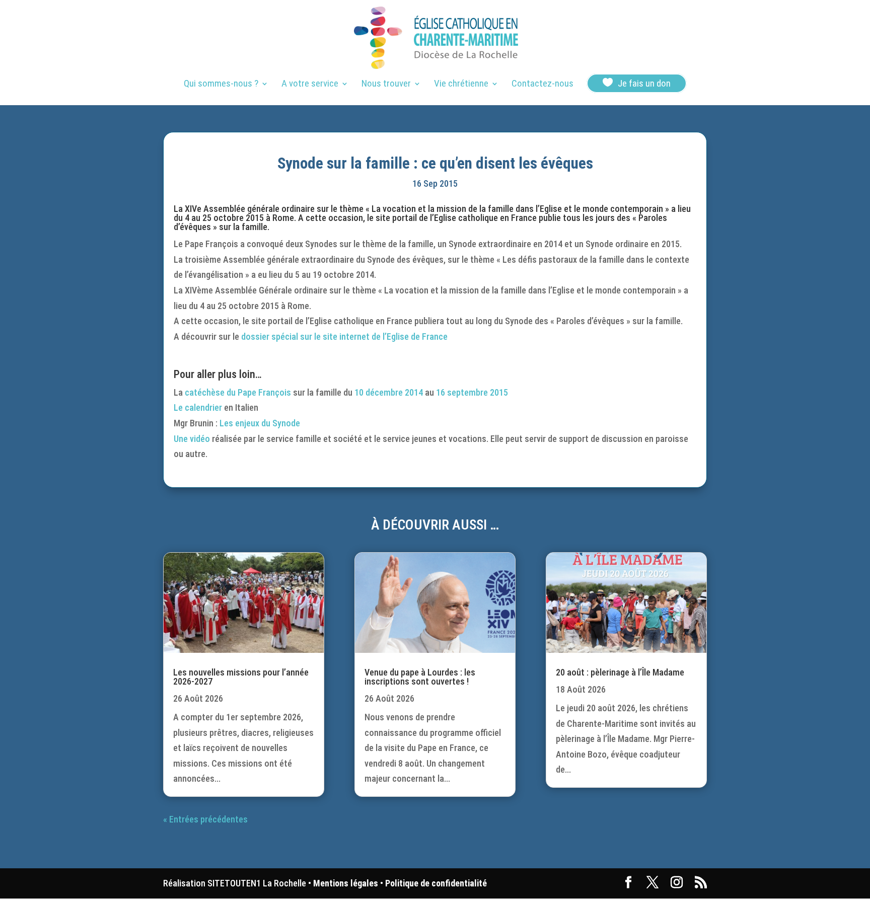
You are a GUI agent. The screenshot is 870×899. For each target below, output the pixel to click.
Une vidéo (192, 438)
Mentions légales (345, 883)
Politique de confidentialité (436, 883)
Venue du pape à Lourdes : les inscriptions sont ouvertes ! (420, 677)
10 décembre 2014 (388, 392)
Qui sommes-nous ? (221, 84)
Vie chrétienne (461, 84)
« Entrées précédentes (205, 819)
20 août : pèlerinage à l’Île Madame (620, 672)
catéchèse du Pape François (238, 392)
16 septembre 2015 (472, 392)
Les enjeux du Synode (260, 423)
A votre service (309, 84)
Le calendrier (198, 407)
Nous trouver (386, 84)
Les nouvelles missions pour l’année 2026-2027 (241, 677)
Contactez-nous (542, 84)
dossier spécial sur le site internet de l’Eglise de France (344, 336)
